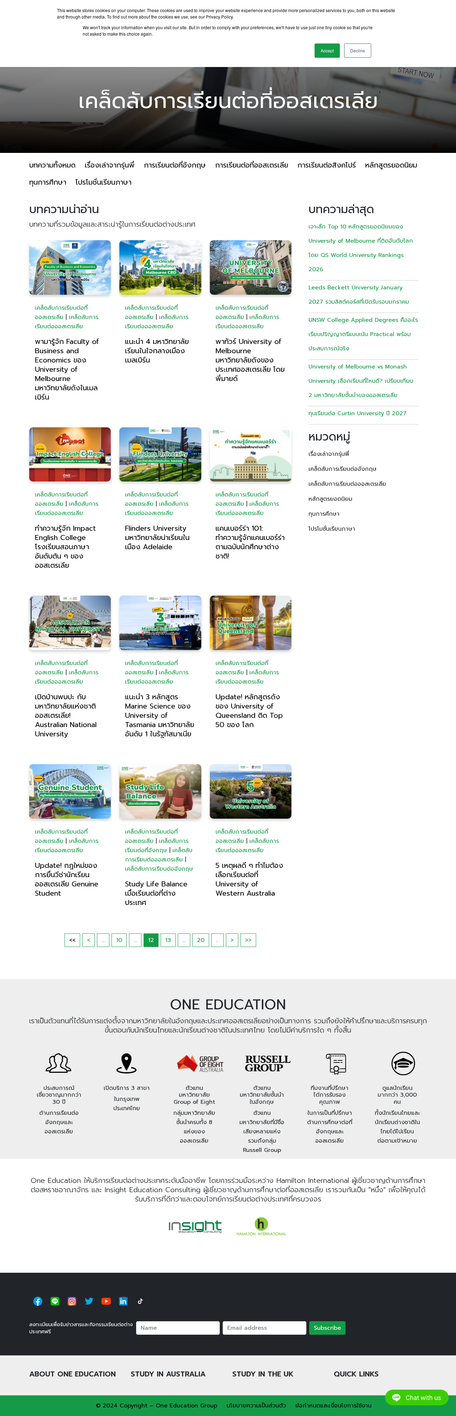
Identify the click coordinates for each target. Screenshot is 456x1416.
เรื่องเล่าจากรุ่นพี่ (110, 165)
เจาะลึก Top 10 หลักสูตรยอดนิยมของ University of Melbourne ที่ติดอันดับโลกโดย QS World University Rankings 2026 (361, 248)
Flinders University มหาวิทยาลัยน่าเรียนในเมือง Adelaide (157, 537)
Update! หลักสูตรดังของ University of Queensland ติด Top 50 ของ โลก (249, 710)
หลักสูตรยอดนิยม (391, 165)
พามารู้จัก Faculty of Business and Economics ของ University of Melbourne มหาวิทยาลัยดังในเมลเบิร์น (67, 369)
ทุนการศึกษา (47, 182)
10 (119, 940)
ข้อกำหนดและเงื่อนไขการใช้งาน (333, 1405)
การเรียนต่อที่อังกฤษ (175, 165)
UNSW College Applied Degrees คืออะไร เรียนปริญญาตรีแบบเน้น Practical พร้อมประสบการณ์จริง (363, 334)
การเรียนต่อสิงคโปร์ (326, 165)
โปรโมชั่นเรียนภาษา (103, 182)
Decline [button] (357, 50)
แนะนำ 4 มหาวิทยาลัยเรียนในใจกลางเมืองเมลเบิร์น (157, 350)
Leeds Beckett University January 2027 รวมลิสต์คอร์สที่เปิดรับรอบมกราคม (359, 294)
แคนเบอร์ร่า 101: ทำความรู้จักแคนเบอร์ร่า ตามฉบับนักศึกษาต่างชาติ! (250, 542)
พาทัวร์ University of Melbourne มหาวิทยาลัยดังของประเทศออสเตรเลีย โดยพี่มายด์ (250, 360)
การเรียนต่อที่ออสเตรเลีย (251, 165)
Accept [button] (327, 50)
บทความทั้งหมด (52, 165)
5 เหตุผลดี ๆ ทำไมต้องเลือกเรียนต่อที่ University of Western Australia (249, 879)
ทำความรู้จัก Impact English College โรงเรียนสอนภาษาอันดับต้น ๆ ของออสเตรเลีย (65, 547)
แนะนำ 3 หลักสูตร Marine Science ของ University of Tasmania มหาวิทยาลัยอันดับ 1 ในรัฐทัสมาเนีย (159, 715)
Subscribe (327, 1328)
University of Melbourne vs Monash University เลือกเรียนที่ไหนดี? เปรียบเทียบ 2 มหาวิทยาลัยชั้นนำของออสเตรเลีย (361, 381)
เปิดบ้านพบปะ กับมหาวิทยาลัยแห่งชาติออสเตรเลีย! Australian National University (66, 715)
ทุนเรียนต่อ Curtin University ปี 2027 (357, 413)
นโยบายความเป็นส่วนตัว (256, 1405)
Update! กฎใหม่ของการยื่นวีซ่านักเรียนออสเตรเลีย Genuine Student (66, 879)
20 (200, 940)
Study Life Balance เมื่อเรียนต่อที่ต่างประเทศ (156, 893)
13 (168, 940)
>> (248, 940)
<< (72, 940)
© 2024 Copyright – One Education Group (156, 1405)
